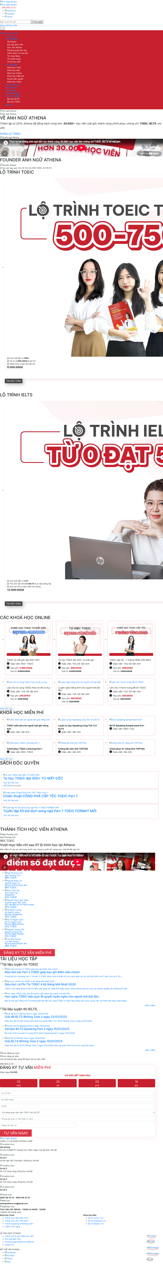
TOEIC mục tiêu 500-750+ (17, 1218)
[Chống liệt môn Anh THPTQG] (72, 742)
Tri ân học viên (13, 61)
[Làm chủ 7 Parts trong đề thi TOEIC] (126, 682)
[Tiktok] (8, 16)
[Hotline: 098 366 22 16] (153, 1241)
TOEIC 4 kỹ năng (12, 1226)
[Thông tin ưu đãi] (153, 1253)
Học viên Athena (14, 47)
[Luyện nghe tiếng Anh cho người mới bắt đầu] (79, 682)
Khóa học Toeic (14, 67)
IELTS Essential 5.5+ (97, 1221)
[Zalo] (8, 1261)
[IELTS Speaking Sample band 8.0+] (125, 719)
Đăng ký (4, 25)
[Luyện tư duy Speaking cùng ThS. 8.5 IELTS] (78, 719)
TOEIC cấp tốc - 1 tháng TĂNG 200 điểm (130, 660)
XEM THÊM (150, 1005)
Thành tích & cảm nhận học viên (19, 1236)
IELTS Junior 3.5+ (96, 1218)
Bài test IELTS (13, 99)
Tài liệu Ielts (11, 90)
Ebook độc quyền (15, 79)
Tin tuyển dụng (14, 59)
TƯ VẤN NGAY (16, 1133)
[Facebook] (10, 10)
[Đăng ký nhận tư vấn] (153, 1235)
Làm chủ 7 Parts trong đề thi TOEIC (127, 687)
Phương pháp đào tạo (17, 50)
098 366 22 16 (8, 7)
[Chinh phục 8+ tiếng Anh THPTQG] (125, 742)
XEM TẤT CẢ (5, 708)
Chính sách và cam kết (17, 53)
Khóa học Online (14, 73)
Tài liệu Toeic (11, 87)
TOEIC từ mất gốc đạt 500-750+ (23, 660)
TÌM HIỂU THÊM (13, 381)
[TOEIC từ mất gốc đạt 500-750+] (28, 639)
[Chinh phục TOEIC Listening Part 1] (23, 742)
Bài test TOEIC (13, 102)
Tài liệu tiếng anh (13, 93)
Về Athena (11, 41)
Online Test (11, 96)
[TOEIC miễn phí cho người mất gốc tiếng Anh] (28, 719)
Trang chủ (10, 36)
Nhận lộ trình (10, 133)
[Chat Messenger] (153, 1247)
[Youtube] (9, 13)
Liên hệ (9, 104)
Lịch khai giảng (12, 84)
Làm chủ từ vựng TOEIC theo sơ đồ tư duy (28, 687)
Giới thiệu (10, 39)
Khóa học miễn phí (15, 76)
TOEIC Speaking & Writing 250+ (19, 1223)
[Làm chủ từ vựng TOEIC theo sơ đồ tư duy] (27, 682)
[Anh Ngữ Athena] (8, 1138)
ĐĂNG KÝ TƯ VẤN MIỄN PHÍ (27, 952)
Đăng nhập (12, 25)
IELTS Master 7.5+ (96, 1223)
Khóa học (10, 64)
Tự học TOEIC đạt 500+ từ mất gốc (76, 660)
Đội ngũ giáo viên (15, 44)
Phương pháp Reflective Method (19, 1242)
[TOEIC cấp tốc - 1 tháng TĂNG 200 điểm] (131, 639)
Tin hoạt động (13, 56)
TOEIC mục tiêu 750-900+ (17, 1221)
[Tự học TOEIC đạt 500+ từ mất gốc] (80, 639)
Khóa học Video (14, 82)
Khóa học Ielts (13, 70)
